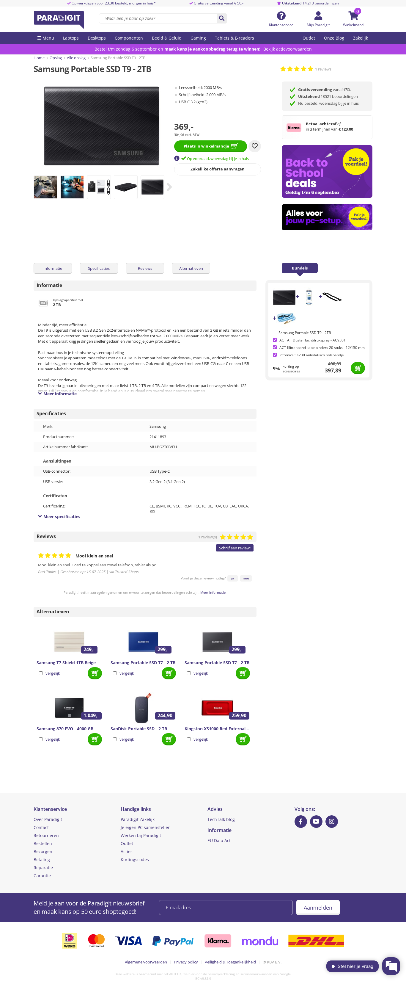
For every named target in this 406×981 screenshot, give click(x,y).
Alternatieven (191, 268)
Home (39, 57)
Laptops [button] (71, 38)
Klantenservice (281, 24)
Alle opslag (76, 57)
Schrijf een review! (235, 548)
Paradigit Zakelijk (138, 819)
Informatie (52, 268)
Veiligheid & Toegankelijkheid (230, 962)
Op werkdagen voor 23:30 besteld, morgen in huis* (113, 3)
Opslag (56, 57)
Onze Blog (334, 38)
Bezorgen (43, 851)
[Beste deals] (327, 217)
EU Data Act (219, 840)
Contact (41, 827)
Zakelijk (360, 38)
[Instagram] (331, 821)
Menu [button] (48, 38)
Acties (127, 851)
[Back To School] (327, 171)
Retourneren (46, 835)
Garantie (42, 875)
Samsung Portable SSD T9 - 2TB (304, 332)
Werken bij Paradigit (141, 835)
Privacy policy (186, 962)
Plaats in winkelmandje (206, 146)
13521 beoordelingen (328, 96)
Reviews (145, 268)
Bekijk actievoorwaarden (287, 49)
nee (246, 578)
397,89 (333, 370)
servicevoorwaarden (256, 974)
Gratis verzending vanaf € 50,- (218, 3)
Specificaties (99, 268)
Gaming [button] (198, 38)
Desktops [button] (97, 38)
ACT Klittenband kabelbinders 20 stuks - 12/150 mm (322, 347)
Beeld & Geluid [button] (167, 38)
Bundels (300, 268)
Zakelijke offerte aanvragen (218, 169)
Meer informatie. (213, 592)
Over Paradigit (48, 819)
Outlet (309, 38)
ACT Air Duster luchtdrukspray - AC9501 (312, 340)
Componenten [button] (129, 38)
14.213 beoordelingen (310, 3)
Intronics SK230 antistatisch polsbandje (311, 355)
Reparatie (43, 867)
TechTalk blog (221, 819)
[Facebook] (301, 821)
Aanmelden (318, 907)
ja (232, 578)
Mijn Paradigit (318, 24)
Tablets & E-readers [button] (234, 38)
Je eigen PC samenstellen (146, 827)
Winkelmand (353, 24)
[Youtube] (316, 821)
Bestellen (43, 843)
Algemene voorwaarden (146, 962)
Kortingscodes (135, 859)
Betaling (42, 859)
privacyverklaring (221, 974)
